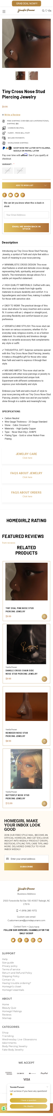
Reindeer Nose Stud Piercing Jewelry (17, 734)
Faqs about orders (26, 492)
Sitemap (6, 1018)
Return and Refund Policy (17, 973)
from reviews (8, 542)
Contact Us (8, 979)
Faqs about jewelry (26, 473)
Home (5, 1004)
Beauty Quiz (9, 1008)
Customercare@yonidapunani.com (26, 920)
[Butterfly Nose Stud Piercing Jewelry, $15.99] (26, 769)
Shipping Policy (10, 976)
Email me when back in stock (26, 227)
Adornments (9, 1043)
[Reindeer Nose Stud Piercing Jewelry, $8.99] (26, 706)
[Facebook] (4, 195)
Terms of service (11, 969)
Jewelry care (26, 454)
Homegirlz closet (11, 986)
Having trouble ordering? (16, 983)
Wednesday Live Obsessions (19, 1039)
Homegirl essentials (13, 990)
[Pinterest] (22, 195)
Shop (5, 1032)
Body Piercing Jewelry (14, 1046)
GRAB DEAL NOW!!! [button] (26, 3)
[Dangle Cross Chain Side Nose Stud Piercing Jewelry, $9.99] (26, 644)
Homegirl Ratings (12, 1011)
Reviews (6, 1014)
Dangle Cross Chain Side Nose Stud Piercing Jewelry (21, 672)
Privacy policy (9, 966)
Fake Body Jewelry (13, 1049)
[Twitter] (16, 195)
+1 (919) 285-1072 (28, 910)
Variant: (7, 164)
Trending (8, 1036)
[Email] (10, 195)
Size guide (8, 962)
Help (5, 959)
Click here (27, 458)
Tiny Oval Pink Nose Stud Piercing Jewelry (20, 610)
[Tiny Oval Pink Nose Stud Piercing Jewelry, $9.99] (26, 581)
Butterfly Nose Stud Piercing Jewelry (17, 797)
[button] (11, 114)
